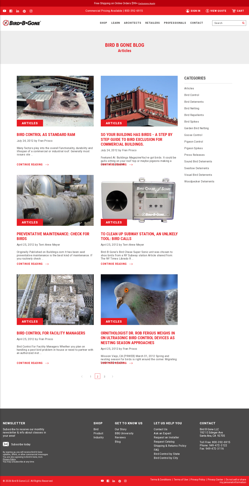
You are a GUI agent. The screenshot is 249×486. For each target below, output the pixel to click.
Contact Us (160, 429)
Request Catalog (164, 441)
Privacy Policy (9, 459)
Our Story (121, 429)
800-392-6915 (134, 10)
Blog (118, 441)
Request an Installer (166, 437)
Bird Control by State (167, 453)
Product (98, 433)
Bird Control (191, 95)
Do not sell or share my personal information (233, 481)
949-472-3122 (218, 445)
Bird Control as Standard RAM (46, 134)
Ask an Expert (162, 433)
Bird (96, 429)
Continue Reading (30, 164)
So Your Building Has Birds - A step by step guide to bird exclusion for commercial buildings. (136, 139)
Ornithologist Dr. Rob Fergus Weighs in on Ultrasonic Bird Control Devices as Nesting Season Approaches (138, 338)
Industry (99, 437)
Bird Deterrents (194, 101)
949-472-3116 (215, 448)
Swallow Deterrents (196, 168)
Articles (189, 88)
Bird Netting (191, 108)
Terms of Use (181, 479)
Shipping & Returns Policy (170, 445)
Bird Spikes (191, 121)
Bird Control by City (166, 458)
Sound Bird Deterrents (198, 161)
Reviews (120, 437)
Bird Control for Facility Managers (51, 333)
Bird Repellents (194, 115)
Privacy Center (215, 479)
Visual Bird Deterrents (198, 174)
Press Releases (194, 154)
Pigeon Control (193, 141)
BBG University (124, 433)
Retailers (152, 23)
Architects (132, 23)
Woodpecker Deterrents (199, 181)
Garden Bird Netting (196, 128)
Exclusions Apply (146, 3)
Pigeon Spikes (193, 148)
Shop (103, 23)
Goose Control (193, 135)
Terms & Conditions (160, 479)
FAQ (156, 449)
